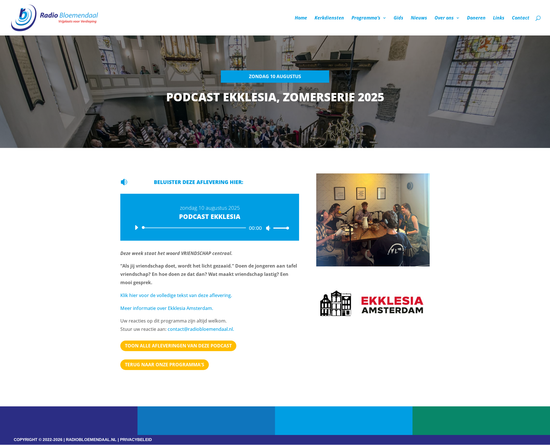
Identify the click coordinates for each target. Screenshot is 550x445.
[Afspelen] (136, 227)
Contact (520, 18)
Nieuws (419, 18)
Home (301, 18)
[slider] (280, 228)
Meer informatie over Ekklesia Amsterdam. (166, 308)
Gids (398, 18)
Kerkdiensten (329, 18)
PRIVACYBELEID (136, 439)
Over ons (444, 18)
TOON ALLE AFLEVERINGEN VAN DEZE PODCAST (178, 346)
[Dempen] (268, 228)
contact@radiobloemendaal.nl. (201, 329)
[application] (210, 228)
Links (498, 18)
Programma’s (365, 18)
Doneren (476, 18)
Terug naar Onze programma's (164, 364)
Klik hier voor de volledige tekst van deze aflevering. (176, 295)
